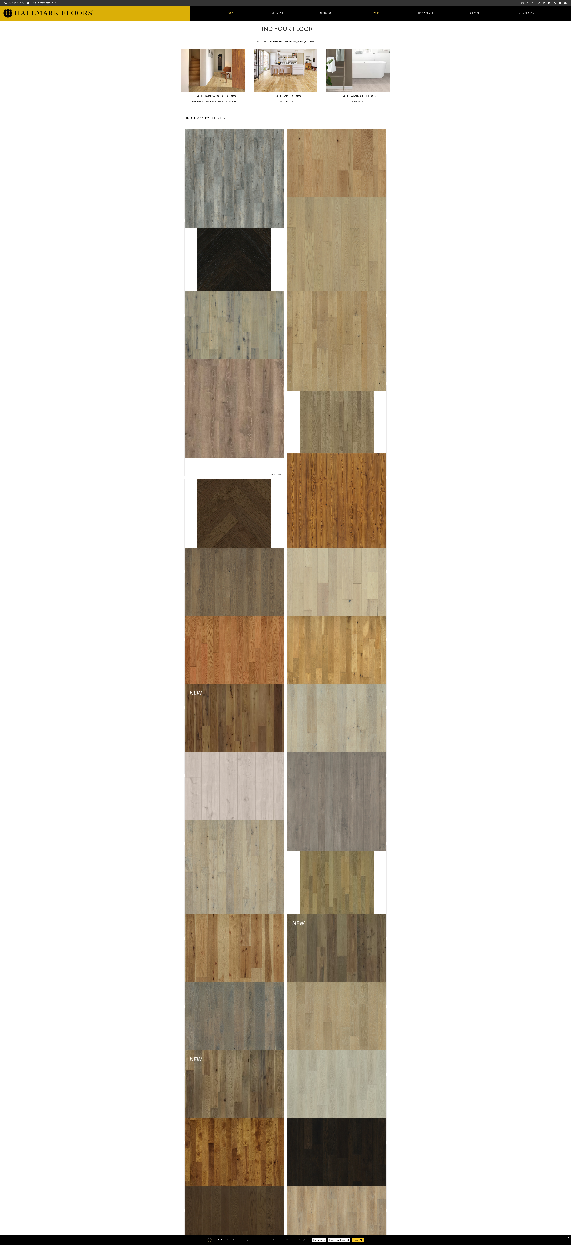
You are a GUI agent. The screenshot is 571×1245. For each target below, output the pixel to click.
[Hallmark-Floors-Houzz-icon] (549, 3)
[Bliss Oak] (336, 1032)
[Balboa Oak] (336, 733)
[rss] (565, 3)
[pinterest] (533, 3)
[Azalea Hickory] (234, 733)
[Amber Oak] (234, 516)
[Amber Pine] (336, 503)
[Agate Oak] (234, 259)
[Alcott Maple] (234, 341)
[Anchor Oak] (234, 597)
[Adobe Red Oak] (336, 178)
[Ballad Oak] (234, 801)
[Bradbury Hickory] (234, 1100)
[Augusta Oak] (336, 665)
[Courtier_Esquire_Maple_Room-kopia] (285, 50)
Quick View (277, 474)
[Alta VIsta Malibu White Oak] (213, 50)
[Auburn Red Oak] (234, 665)
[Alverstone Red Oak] (336, 422)
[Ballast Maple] (336, 801)
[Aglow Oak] (336, 246)
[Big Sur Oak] (234, 1032)
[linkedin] (544, 3)
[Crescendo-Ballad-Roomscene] (358, 50)
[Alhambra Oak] (336, 341)
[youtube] (560, 3)
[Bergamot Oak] (336, 964)
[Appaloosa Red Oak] (336, 597)
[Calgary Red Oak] (336, 1168)
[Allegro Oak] (234, 409)
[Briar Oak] (336, 1100)
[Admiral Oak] (234, 178)
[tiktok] (538, 3)
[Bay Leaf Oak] (336, 882)
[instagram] (522, 3)
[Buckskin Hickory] (234, 1168)
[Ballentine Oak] (234, 869)
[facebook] (528, 3)
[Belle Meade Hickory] (234, 964)
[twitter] (554, 3)
